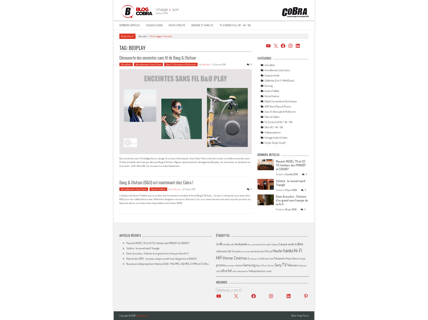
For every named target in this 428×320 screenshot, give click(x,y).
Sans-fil (260, 265)
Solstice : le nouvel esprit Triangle (142, 248)
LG (248, 258)
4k (221, 243)
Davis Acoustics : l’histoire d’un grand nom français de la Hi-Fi (292, 200)
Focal (269, 251)
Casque (274, 244)
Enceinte (236, 251)
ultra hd (226, 270)
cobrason (221, 251)
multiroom (264, 258)
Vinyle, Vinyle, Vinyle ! (275, 142)
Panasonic (279, 258)
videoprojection (242, 271)
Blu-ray (250, 244)
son (265, 265)
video (234, 271)
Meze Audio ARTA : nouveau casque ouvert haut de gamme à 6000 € (161, 258)
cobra (299, 243)
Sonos (271, 265)
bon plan (266, 244)
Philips (289, 258)
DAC (230, 251)
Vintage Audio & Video (275, 137)
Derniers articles (129, 25)
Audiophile (241, 244)
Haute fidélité (283, 250)
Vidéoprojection (272, 132)
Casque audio (286, 244)
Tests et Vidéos (271, 117)
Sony (278, 264)
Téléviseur (293, 265)
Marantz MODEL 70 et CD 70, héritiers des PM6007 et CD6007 (291, 165)
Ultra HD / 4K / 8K (273, 127)
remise (239, 265)
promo (220, 265)
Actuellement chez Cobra (148, 64)
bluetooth (257, 244)
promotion (230, 265)
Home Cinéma (271, 96)
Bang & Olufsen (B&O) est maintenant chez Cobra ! (156, 182)
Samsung (249, 265)
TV (284, 264)
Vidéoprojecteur (257, 271)
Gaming (268, 85)
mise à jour (254, 258)
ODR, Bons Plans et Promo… (278, 106)
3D (217, 244)
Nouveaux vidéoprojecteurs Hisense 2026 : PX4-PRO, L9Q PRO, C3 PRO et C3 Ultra (167, 263)
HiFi (219, 258)
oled (271, 258)
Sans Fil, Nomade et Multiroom (181, 64)
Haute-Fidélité (177, 25)
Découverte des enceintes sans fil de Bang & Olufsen (157, 57)
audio (232, 244)
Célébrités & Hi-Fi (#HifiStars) (279, 80)
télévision (303, 265)
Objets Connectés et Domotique (280, 101)
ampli (226, 244)
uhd (218, 271)
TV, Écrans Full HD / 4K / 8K (235, 25)
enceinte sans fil (259, 251)
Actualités (126, 64)
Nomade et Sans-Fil (202, 25)
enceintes (246, 251)
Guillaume (175, 189)
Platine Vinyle (298, 258)
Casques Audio (154, 25)
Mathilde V (206, 64)
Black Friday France (300, 315)
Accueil (142, 36)
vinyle (268, 271)
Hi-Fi (298, 250)
